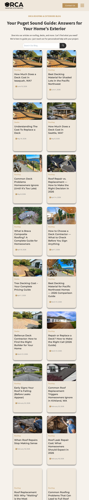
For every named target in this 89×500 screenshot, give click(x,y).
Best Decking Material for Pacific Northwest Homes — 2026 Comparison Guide (60, 290)
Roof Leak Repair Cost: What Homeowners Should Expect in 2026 (58, 446)
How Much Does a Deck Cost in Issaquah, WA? (25, 77)
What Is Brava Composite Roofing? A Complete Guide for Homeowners (26, 237)
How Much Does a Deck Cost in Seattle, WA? (59, 129)
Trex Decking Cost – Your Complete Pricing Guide (26, 286)
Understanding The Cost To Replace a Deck (25, 129)
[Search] (63, 45)
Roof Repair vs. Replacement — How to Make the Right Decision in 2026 (58, 185)
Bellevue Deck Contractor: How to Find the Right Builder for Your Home (25, 342)
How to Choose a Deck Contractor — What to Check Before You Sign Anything (59, 237)
